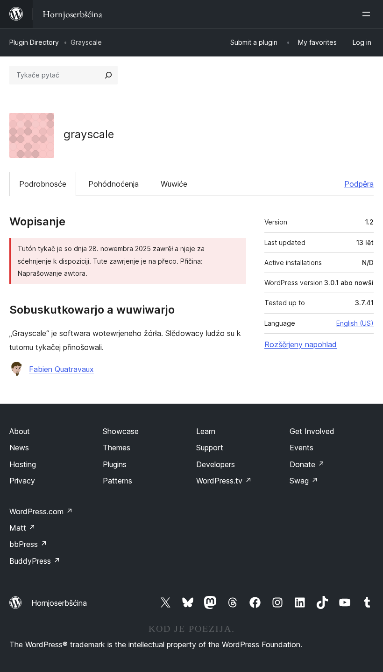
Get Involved (312, 431)
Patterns (117, 480)
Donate (307, 464)
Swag (304, 480)
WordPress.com (41, 511)
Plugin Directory (34, 42)
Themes (116, 447)
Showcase (121, 431)
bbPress (28, 544)
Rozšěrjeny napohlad (300, 344)
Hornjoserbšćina (59, 603)
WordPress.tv (224, 480)
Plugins (115, 464)
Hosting (22, 464)
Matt (22, 527)
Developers (215, 464)
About (19, 431)
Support (209, 447)
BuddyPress (34, 561)
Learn (205, 431)
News (19, 447)
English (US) (355, 323)
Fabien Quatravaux (61, 369)
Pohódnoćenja (113, 184)
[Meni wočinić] (368, 14)
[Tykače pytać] (108, 75)
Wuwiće (174, 184)
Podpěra (359, 184)
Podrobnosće (42, 184)
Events (301, 447)
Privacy (22, 480)
